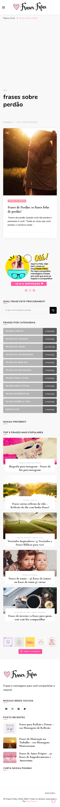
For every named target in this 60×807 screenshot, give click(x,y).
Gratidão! (50, 793)
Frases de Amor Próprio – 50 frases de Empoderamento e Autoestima (35, 757)
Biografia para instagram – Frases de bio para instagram (30, 468)
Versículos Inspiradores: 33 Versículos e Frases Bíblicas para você (30, 543)
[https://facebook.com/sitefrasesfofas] (6, 709)
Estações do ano (22, 612)
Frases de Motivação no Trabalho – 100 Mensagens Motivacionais (34, 742)
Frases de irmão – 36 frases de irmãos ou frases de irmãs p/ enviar (30, 580)
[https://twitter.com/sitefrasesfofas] (24, 709)
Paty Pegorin (31, 801)
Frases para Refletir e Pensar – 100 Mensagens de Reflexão (36, 726)
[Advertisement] (30, 52)
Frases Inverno (38, 612)
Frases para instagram (30, 463)
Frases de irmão (30, 575)
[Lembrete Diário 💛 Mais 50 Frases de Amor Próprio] (52, 642)
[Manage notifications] (53, 801)
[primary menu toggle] (3, 7)
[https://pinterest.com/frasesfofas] (18, 709)
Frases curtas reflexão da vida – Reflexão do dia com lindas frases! (30, 505)
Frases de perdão (17, 201)
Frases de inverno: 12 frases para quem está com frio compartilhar (30, 617)
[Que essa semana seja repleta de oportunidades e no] (19, 642)
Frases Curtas (30, 500)
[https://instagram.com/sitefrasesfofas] (12, 709)
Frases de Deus (24, 538)
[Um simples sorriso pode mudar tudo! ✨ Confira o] (41, 642)
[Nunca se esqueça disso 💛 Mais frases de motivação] (30, 642)
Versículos (37, 538)
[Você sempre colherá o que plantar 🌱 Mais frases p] (8, 642)
